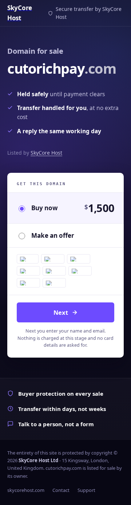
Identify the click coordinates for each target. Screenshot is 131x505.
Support (86, 490)
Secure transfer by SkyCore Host (89, 12)
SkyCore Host (46, 152)
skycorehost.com (25, 490)
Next (60, 312)
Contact (61, 490)
